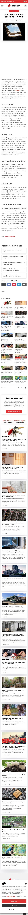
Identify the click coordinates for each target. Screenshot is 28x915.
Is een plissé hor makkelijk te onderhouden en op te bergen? (14, 275)
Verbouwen (6, 548)
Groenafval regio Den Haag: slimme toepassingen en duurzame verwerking (13, 607)
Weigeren (14, 905)
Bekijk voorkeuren (14, 909)
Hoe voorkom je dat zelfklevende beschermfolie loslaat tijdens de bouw (13, 551)
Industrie (5, 603)
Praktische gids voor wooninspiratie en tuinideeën (19, 351)
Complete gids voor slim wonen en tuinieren (12, 858)
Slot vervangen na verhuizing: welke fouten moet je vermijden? (20, 307)
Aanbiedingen (6, 631)
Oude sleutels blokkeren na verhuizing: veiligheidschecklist (7, 318)
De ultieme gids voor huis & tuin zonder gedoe (13, 830)
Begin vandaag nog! (14, 398)
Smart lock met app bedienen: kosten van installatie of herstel (20, 318)
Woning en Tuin (14, 11)
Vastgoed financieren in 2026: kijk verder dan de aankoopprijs (6, 351)
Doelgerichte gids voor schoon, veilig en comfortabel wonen (20, 372)
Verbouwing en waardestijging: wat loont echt (21, 328)
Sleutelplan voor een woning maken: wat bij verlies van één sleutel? (6, 307)
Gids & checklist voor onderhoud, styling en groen (6, 372)
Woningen (5, 436)
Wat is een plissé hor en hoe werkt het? (14, 250)
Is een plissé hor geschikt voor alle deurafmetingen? (14, 263)
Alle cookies (14, 901)
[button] (25, 883)
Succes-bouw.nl (10, 236)
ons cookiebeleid (11, 896)
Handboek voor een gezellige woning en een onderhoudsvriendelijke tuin (13, 746)
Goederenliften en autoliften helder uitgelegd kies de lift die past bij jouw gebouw (13, 635)
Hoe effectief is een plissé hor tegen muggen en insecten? (14, 257)
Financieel (5, 659)
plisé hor (17, 90)
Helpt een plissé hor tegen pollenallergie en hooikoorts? (14, 269)
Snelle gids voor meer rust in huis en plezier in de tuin (6, 361)
